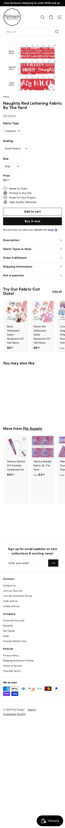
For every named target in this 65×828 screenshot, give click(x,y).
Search (32, 709)
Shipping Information (17, 266)
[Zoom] (51, 87)
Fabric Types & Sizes (17, 249)
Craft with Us (10, 601)
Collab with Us (11, 606)
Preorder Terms (12, 671)
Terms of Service (12, 665)
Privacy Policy (11, 655)
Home (6, 96)
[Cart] (51, 17)
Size (5, 159)
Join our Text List (12, 590)
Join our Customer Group (17, 595)
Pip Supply (9, 115)
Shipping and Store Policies (18, 660)
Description (11, 240)
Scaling (8, 141)
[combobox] (32, 32)
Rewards (8, 625)
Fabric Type (11, 123)
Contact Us (9, 585)
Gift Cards (9, 630)
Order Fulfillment (15, 258)
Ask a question (13, 275)
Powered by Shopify (14, 714)
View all (57, 291)
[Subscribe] (53, 563)
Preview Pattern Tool (14, 641)
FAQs (6, 636)
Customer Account (14, 620)
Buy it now (32, 221)
